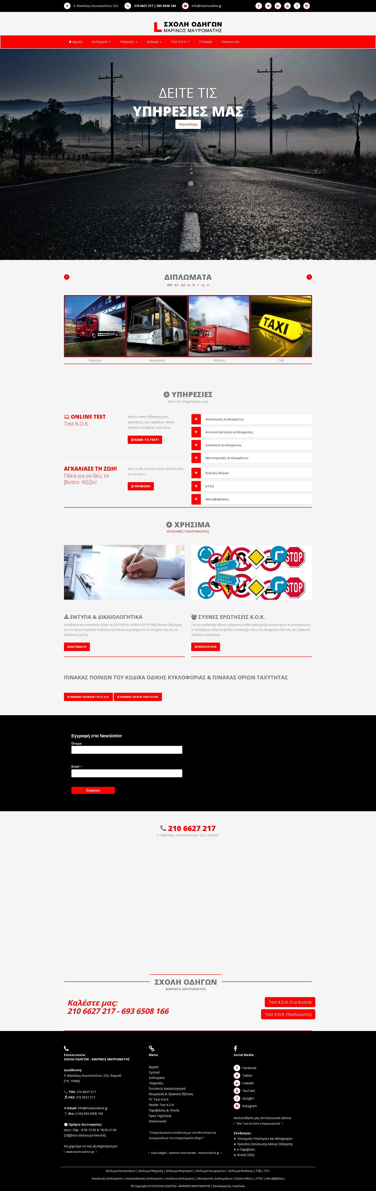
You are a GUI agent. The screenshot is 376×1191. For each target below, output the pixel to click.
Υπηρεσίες (156, 1083)
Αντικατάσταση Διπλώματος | (146, 1178)
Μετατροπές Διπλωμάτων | (216, 1178)
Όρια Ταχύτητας (160, 1116)
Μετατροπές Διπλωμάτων (227, 458)
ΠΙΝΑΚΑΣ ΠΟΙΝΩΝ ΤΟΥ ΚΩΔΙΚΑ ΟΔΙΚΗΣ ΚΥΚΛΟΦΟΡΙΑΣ (135, 677)
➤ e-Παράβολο (244, 1149)
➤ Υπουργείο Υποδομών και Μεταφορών (263, 1138)
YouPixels (238, 1186)
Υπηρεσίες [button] (127, 42)
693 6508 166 (144, 1011)
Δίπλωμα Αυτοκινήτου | (122, 1171)
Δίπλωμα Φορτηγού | (181, 1171)
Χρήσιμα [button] (153, 42)
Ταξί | (260, 1171)
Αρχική (77, 42)
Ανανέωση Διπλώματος (225, 419)
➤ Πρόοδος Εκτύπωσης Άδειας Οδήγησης (263, 1144)
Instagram (249, 1106)
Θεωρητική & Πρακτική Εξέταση (171, 1094)
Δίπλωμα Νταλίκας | (242, 1171)
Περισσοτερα (207, 647)
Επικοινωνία (230, 42)
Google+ (248, 1098)
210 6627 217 (192, 828)
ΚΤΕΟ (210, 486)
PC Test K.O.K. (159, 1099)
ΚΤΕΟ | (261, 1178)
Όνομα (76, 743)
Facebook (249, 1068)
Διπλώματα (156, 1078)
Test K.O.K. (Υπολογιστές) (288, 1014)
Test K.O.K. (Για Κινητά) (290, 1002)
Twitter (247, 1075)
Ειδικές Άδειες (217, 473)
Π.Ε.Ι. (267, 1171)
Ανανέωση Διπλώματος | (109, 1178)
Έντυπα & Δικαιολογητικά (167, 1088)
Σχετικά (154, 1072)
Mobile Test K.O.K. (162, 1105)
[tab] (251, 419)
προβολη (142, 486)
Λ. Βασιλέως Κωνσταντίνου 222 (95, 6)
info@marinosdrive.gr (206, 6)
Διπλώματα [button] (100, 42)
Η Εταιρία (205, 42)
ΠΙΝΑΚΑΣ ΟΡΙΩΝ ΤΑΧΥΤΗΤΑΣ (250, 677)
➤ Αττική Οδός (244, 1155)
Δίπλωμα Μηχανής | (152, 1171)
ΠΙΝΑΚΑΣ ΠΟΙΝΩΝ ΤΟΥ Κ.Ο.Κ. (89, 696)
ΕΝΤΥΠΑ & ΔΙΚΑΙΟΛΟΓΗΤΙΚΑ (106, 616)
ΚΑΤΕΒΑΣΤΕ (78, 647)
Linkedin (248, 1083)
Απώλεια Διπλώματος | (181, 1178)
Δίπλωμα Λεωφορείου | (212, 1171)
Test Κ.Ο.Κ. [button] (179, 42)
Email (76, 767)
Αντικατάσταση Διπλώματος (229, 432)
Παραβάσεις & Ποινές (164, 1110)
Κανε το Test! (146, 440)
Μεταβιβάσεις (217, 499)
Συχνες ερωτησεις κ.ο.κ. (231, 616)
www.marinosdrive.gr (80, 1152)
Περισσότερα (188, 124)
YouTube (248, 1091)
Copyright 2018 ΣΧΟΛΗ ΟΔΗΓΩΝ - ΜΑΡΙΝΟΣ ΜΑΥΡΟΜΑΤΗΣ (172, 1186)
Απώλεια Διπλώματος (224, 445)
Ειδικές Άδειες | (245, 1178)
